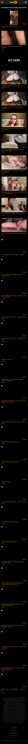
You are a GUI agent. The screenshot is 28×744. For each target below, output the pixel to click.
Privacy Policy (14, 733)
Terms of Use (14, 735)
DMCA (14, 730)
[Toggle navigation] (2, 2)
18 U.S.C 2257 (14, 727)
